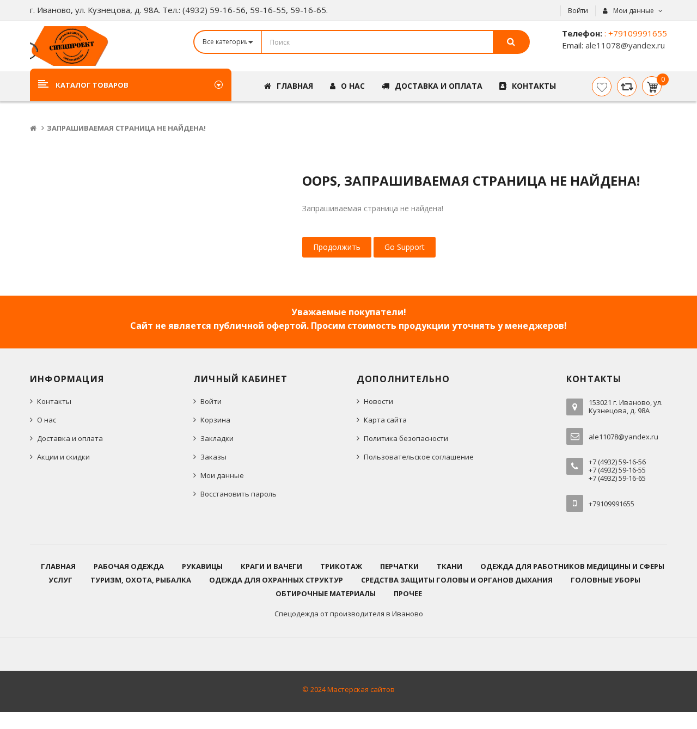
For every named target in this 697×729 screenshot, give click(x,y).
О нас (46, 420)
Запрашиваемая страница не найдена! (126, 128)
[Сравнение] (627, 86)
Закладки (217, 438)
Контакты (54, 401)
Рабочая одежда (129, 566)
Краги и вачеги (271, 566)
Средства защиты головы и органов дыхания (457, 580)
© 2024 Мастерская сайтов (348, 689)
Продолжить (336, 247)
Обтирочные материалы (326, 593)
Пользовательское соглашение (419, 457)
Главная (58, 566)
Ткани (449, 566)
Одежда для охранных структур (276, 580)
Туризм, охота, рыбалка (140, 580)
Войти (578, 10)
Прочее (408, 593)
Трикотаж (341, 566)
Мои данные (222, 475)
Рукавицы (202, 566)
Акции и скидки (63, 457)
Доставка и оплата (70, 438)
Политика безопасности (406, 438)
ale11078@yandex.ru (624, 45)
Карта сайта (385, 420)
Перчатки (399, 566)
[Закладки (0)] (602, 86)
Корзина (215, 420)
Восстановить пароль (238, 494)
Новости (378, 401)
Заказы (213, 457)
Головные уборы (605, 580)
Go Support (404, 247)
